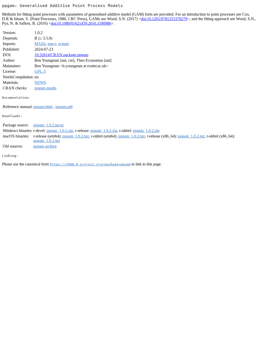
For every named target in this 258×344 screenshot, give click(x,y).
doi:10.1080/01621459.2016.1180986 (81, 23)
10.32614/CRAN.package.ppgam (61, 55)
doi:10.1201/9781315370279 (164, 19)
